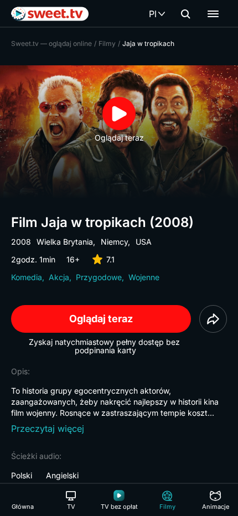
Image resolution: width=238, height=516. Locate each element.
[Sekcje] (213, 14)
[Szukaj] (185, 14)
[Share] (213, 319)
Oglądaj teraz (101, 318)
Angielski (62, 475)
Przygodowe (99, 277)
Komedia (26, 277)
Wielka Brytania (65, 241)
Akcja (59, 277)
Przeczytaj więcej (47, 428)
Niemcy (114, 241)
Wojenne (143, 277)
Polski (21, 475)
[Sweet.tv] (50, 14)
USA (144, 241)
